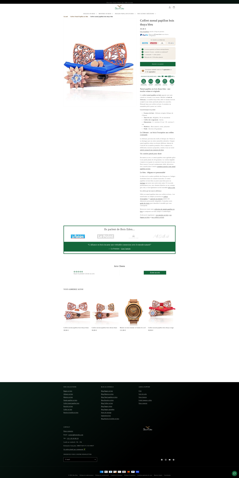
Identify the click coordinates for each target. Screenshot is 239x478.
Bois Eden (75, 475)
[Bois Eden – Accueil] (120, 7)
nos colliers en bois (158, 217)
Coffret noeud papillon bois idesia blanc (104, 328)
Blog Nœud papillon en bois (109, 397)
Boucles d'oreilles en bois (70, 412)
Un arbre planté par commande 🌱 (74, 449)
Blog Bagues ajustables (107, 409)
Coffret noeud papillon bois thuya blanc (76, 328)
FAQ (140, 391)
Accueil (65, 16)
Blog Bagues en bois (107, 391)
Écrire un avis (155, 272)
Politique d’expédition (129, 475)
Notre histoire (143, 397)
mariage (142, 183)
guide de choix (144, 203)
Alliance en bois (68, 394)
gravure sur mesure (156, 199)
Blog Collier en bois (107, 403)
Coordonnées (167, 475)
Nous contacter (143, 403)
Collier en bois (67, 409)
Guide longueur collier (145, 400)
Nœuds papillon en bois (70, 400)
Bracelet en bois (68, 406)
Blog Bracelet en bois (107, 400)
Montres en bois (68, 397)
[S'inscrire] (95, 459)
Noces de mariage (106, 412)
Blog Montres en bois (107, 394)
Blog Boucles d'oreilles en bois (110, 418)
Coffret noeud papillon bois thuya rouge (161, 328)
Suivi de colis (143, 394)
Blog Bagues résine (106, 406)
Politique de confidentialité (102, 475)
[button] (89, 14)
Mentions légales (158, 475)
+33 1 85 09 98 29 (73, 438)
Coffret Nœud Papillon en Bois (79, 16)
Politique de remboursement (86, 475)
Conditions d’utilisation (116, 475)
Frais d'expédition (144, 31)
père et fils (171, 187)
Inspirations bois (106, 415)
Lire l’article (125, 249)
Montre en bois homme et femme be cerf (133, 328)
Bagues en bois (67, 391)
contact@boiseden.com (75, 435)
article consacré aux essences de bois (152, 150)
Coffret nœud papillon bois (71, 403)
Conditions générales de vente (144, 475)
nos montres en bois (162, 215)
